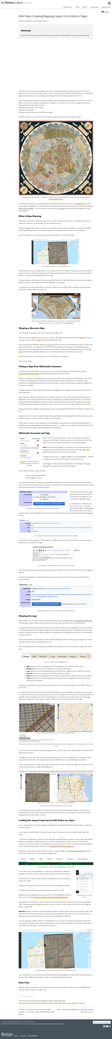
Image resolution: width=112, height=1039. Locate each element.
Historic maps (53, 1003)
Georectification (44, 1003)
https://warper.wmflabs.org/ (83, 621)
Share (106, 11)
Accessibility (23, 1035)
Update (28, 3)
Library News (94, 7)
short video (61, 208)
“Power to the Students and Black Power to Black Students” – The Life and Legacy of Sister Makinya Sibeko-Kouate (37, 1011)
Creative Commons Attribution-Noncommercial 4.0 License (47, 1024)
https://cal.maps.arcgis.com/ (76, 851)
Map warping (63, 1003)
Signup (22, 461)
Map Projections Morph (26, 208)
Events (85, 7)
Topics (77, 7)
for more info (49, 344)
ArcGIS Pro (39, 340)
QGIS (81, 337)
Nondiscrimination (33, 1035)
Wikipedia (79, 204)
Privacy (16, 1035)
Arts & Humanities (30, 1001)
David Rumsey (33, 1003)
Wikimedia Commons (78, 1003)
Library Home (106, 7)
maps (69, 1003)
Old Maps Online (69, 323)
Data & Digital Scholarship (45, 1001)
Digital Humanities (59, 1001)
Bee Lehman (43, 21)
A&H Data (25, 1003)
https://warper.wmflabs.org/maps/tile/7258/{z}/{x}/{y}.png (50, 897)
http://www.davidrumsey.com (56, 199)
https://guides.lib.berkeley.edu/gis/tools (61, 846)
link (57, 390)
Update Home (67, 7)
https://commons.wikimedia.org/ (29, 373)
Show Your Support (102, 1022)
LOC (88, 402)
